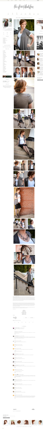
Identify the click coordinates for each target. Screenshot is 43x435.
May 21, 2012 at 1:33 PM (19, 369)
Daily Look (4, 55)
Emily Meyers (15, 374)
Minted (4, 63)
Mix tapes (4, 39)
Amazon (4, 51)
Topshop (4, 70)
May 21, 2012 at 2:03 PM (20, 374)
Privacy (3, 428)
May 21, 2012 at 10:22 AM (19, 344)
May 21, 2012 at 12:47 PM (19, 357)
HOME (8, 0)
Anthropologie (4, 52)
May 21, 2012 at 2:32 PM (19, 379)
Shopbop (4, 67)
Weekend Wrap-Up (5, 40)
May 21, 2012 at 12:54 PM (19, 361)
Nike (3, 65)
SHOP (24, 0)
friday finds (4, 41)
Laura (15, 391)
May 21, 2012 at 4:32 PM (18, 387)
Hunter (4, 58)
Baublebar (4, 54)
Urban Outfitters (5, 71)
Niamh (15, 387)
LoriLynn (15, 379)
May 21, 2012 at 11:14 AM (18, 348)
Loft (3, 62)
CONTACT (16, 0)
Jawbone (4, 59)
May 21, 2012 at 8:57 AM (19, 331)
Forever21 (4, 57)
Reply (15, 329)
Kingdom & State (5, 61)
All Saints (4, 50)
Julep (3, 60)
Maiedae (26, 426)
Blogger (30, 426)
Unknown (15, 344)
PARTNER (20, 0)
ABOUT (12, 0)
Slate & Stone (4, 68)
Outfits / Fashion (19, 320)
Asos (3, 53)
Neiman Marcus (4, 64)
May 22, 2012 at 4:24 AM (18, 391)
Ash (14, 348)
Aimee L (15, 361)
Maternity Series (15, 320)
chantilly (15, 357)
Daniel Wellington (5, 56)
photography (4, 42)
